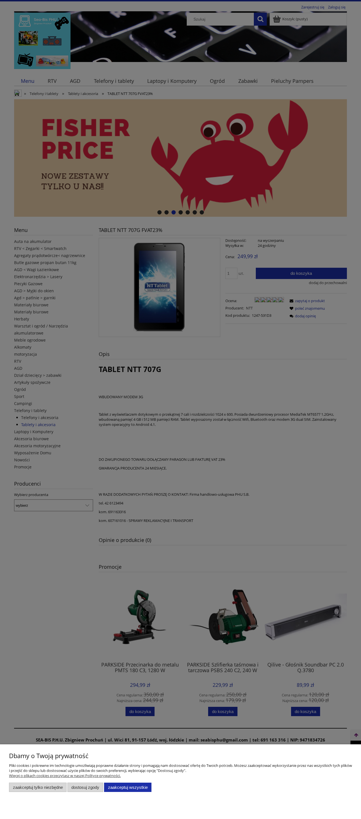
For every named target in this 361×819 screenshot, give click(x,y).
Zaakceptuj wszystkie (128, 787)
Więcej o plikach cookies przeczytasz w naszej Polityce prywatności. (65, 775)
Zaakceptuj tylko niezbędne (38, 787)
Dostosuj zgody (85, 787)
